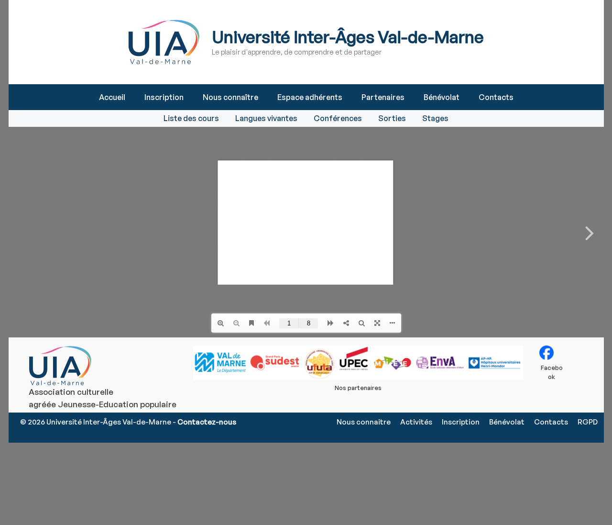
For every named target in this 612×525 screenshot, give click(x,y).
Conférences (338, 118)
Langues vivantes (266, 118)
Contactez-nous (206, 421)
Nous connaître (230, 97)
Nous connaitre (364, 421)
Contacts (496, 97)
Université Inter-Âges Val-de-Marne (348, 36)
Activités (416, 421)
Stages (435, 118)
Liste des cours (191, 118)
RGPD (588, 421)
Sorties (392, 118)
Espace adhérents (309, 97)
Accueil (112, 97)
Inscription (164, 97)
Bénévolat (441, 97)
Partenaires (382, 97)
